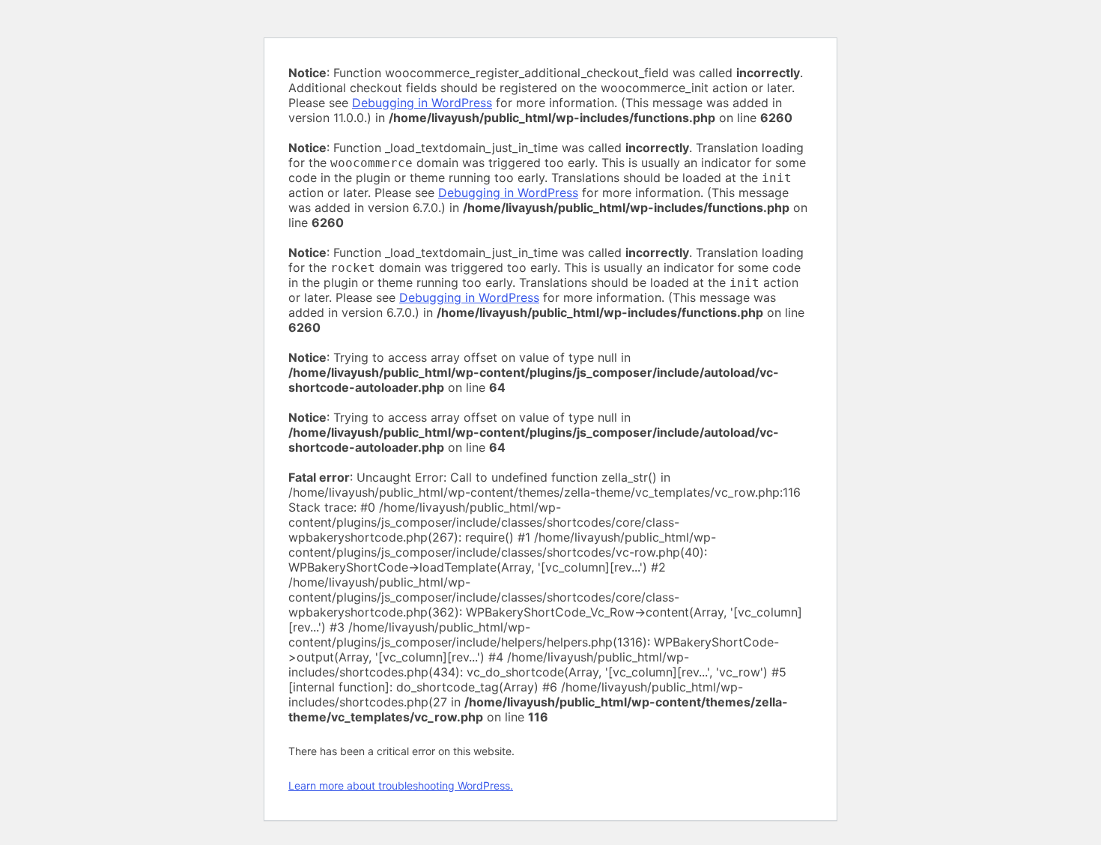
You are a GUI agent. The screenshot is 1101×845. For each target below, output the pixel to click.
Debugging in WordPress (422, 102)
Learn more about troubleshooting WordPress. (400, 785)
